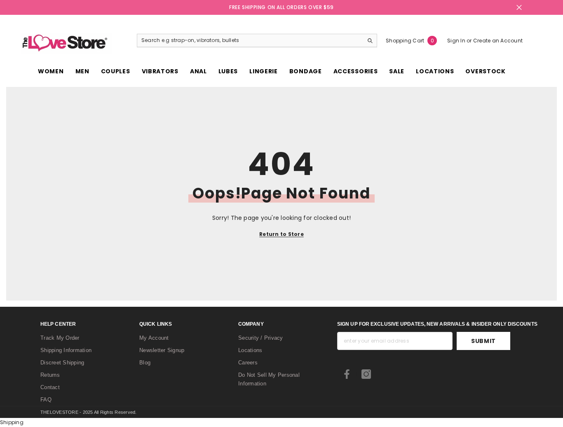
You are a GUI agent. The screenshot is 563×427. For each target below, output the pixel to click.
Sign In (457, 40)
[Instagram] (366, 374)
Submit (483, 341)
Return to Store (281, 234)
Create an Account (498, 40)
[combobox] (250, 40)
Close (519, 7)
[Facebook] (347, 374)
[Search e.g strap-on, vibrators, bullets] (257, 40)
